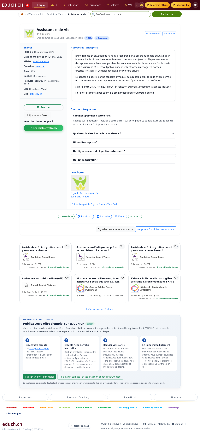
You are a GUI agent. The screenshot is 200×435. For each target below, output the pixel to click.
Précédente (154, 33)
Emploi (41, 5)
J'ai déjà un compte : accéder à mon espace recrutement (90, 376)
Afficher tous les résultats (100, 309)
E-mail (121, 216)
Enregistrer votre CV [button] (45, 128)
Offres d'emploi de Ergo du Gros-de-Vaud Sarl (94, 204)
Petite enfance (84, 407)
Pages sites (25, 397)
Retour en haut (81, 425)
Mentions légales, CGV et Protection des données (125, 428)
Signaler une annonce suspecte (115, 229)
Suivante (168, 33)
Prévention (29, 407)
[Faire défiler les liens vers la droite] (137, 4)
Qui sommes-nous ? (111, 424)
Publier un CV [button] (181, 5)
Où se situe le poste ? (85, 142)
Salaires (115, 5)
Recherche (167, 14)
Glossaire (175, 397)
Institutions (73, 5)
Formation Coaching (77, 397)
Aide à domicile (41, 61)
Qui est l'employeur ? (85, 159)
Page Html (130, 397)
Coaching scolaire (153, 407)
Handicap (40, 66)
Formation (64, 407)
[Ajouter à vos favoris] (122, 277)
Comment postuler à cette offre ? (92, 115)
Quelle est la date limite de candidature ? (97, 133)
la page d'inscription (39, 348)
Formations (95, 5)
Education (11, 407)
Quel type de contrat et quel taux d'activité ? (99, 151)
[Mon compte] (195, 4)
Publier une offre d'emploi (39, 376)
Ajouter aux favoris (38, 115)
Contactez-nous (130, 424)
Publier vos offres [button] (157, 5)
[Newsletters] (141, 5)
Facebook (86, 216)
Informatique (13, 413)
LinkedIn (105, 216)
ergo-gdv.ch (36, 93)
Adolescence (105, 407)
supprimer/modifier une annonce (155, 229)
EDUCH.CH (16, 5)
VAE (130, 5)
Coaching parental (127, 407)
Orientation (46, 407)
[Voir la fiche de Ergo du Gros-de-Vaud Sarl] (29, 33)
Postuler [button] (45, 107)
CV (56, 5)
